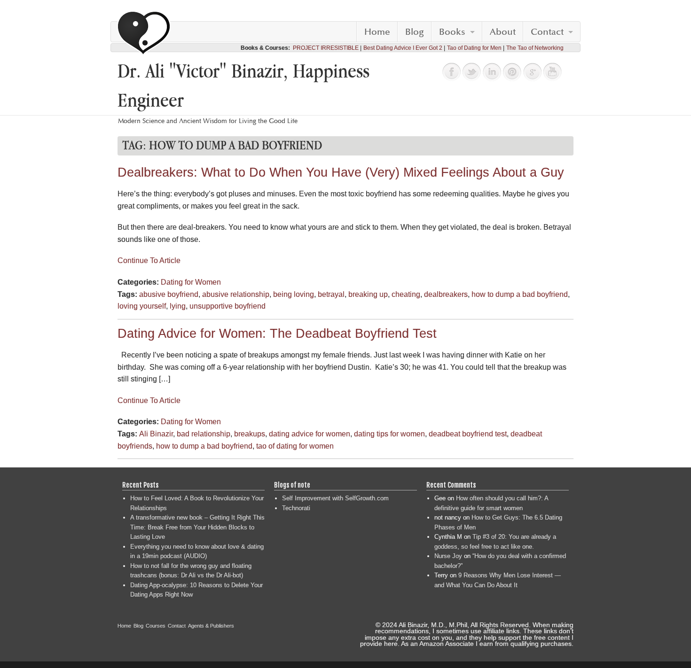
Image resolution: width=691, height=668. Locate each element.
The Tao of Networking (535, 48)
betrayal (331, 294)
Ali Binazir (156, 434)
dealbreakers (446, 294)
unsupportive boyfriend (227, 306)
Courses (155, 626)
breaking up (368, 294)
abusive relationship (235, 294)
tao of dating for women (295, 446)
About (503, 32)
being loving (293, 294)
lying (178, 306)
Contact (547, 32)
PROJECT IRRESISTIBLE (326, 48)
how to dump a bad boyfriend (519, 294)
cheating (406, 294)
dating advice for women (309, 434)
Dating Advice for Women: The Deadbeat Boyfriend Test (277, 333)
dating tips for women (389, 434)
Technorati (296, 508)
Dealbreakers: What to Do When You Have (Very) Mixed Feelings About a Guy (341, 172)
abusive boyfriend (168, 294)
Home (377, 32)
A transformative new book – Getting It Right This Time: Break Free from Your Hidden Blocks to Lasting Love (197, 527)
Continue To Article (149, 260)
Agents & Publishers (211, 626)
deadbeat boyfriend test (468, 434)
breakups (249, 434)
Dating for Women (191, 282)
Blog (414, 32)
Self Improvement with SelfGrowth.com (335, 498)
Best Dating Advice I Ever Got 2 (402, 48)
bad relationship (203, 434)
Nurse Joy (448, 555)
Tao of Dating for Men (474, 48)
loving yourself (142, 306)
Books (452, 32)
